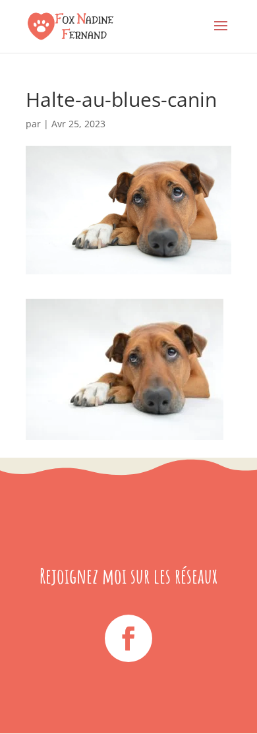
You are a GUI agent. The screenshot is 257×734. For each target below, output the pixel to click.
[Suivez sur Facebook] (128, 638)
